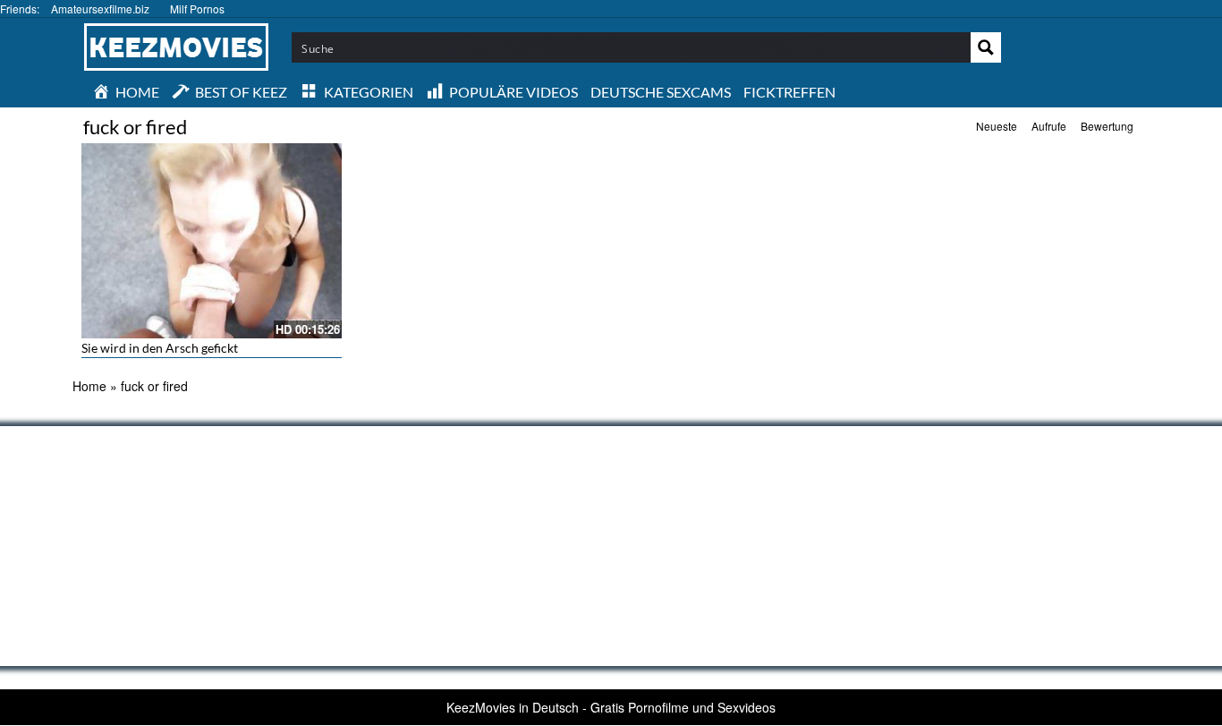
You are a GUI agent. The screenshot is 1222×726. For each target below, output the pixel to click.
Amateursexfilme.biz (100, 8)
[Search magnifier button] (986, 47)
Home (89, 386)
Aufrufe (1048, 125)
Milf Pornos (197, 8)
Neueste (996, 125)
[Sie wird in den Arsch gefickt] (211, 240)
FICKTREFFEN (789, 91)
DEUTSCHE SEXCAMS (660, 91)
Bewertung (1107, 125)
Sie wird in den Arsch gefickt (159, 347)
